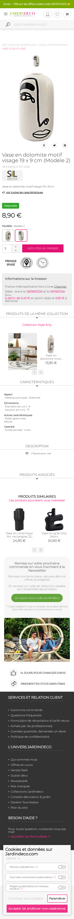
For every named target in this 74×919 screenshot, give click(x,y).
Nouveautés (19, 781)
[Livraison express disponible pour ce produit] (42, 262)
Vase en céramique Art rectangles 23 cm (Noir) (19, 536)
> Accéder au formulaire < (29, 836)
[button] (16, 247)
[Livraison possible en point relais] (26, 262)
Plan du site (19, 807)
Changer (60, 286)
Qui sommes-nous (24, 759)
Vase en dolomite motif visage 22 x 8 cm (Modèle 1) (51, 360)
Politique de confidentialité (30, 737)
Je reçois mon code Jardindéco (37, 598)
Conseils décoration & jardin (31, 797)
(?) (36, 866)
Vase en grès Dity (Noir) (54, 534)
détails (12, 858)
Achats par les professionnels (31, 726)
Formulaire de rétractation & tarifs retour (40, 720)
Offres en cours (22, 765)
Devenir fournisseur (25, 802)
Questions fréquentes (26, 715)
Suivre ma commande (27, 710)
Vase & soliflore (14, 48)
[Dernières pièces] (10, 262)
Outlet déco (19, 775)
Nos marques (20, 786)
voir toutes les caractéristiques (24, 192)
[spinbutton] (10, 248)
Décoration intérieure (19, 44)
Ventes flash (19, 770)
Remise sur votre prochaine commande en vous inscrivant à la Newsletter (37, 566)
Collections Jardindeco (27, 791)
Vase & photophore (53, 44)
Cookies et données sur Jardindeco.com (28, 851)
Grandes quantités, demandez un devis (38, 731)
